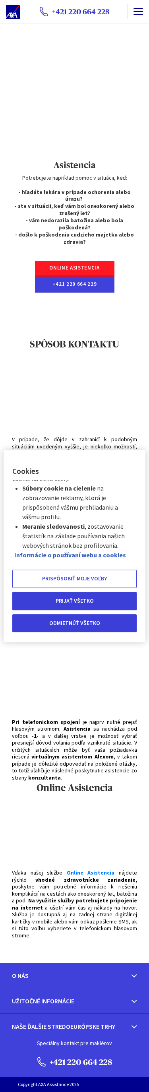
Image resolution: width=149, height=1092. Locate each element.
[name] (138, 11)
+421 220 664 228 (80, 1062)
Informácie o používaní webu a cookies (70, 555)
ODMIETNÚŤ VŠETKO (74, 622)
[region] (74, 546)
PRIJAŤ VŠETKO (75, 600)
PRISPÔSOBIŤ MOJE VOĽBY (74, 578)
